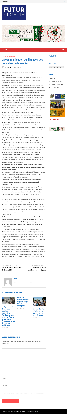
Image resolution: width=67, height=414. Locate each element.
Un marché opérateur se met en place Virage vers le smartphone (23, 302)
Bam (36, 411)
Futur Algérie (15, 411)
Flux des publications (55, 81)
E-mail (4, 378)
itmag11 (9, 67)
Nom (3, 370)
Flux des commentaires (56, 84)
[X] (62, 1)
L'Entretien (5, 56)
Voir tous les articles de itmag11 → (23, 283)
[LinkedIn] (64, 1)
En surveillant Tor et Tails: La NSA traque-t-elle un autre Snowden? (38, 312)
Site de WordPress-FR (55, 87)
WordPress (30, 411)
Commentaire (6, 347)
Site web (4, 386)
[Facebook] (60, 1)
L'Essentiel (12, 56)
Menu (6, 49)
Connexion (52, 78)
